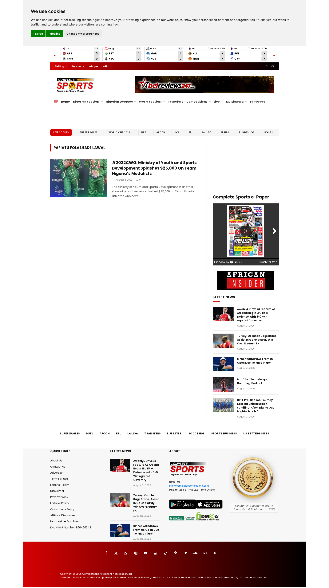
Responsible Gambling (65, 521)
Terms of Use (59, 479)
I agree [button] (38, 33)
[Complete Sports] (75, 85)
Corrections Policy (62, 509)
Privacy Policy (59, 497)
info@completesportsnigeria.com (189, 485)
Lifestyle (174, 433)
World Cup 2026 (119, 132)
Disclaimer (57, 491)
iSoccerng (196, 433)
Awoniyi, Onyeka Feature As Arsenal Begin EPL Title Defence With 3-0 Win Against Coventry (256, 314)
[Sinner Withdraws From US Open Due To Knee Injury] (223, 364)
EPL (191, 132)
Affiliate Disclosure (62, 515)
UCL (176, 132)
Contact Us (57, 466)
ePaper (93, 66)
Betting (59, 66)
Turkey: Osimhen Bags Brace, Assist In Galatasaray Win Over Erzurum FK (257, 339)
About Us (56, 460)
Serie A (225, 132)
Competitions (197, 102)
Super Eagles (88, 132)
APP (105, 66)
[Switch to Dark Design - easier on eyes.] (267, 66)
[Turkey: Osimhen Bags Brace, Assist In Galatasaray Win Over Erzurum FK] (223, 341)
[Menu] (56, 101)
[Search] (272, 66)
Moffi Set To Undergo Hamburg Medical (252, 381)
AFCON (160, 132)
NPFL (144, 132)
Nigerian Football (86, 102)
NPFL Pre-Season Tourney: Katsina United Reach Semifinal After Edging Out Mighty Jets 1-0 (255, 405)
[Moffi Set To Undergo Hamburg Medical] (223, 384)
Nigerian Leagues (119, 102)
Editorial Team (59, 485)
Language (257, 102)
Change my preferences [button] (82, 33)
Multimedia (235, 102)
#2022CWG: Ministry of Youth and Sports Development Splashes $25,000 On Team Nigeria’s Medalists (154, 168)
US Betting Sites (256, 433)
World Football (150, 102)
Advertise (56, 473)
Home (65, 102)
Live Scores (61, 132)
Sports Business (224, 433)
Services (76, 66)
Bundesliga (247, 132)
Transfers (175, 102)
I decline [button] (54, 33)
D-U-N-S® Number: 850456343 (70, 527)
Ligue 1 (268, 132)
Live (217, 102)
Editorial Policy (59, 503)
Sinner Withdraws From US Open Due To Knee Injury (255, 361)
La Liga (206, 132)
